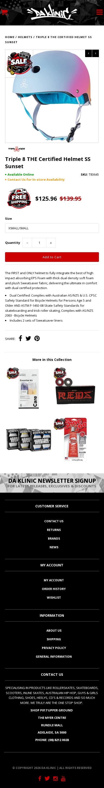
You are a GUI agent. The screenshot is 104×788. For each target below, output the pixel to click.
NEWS (54, 547)
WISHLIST (54, 598)
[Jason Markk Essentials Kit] (28, 410)
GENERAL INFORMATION (54, 657)
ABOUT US (53, 631)
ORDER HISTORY (54, 589)
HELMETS (25, 37)
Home (10, 37)
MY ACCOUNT (54, 580)
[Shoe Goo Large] (75, 461)
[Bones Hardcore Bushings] (28, 461)
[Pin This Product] (37, 339)
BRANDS (54, 538)
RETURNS (54, 530)
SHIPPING (54, 639)
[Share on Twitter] (28, 339)
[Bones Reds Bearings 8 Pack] (75, 410)
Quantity (12, 242)
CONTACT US (53, 521)
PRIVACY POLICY (54, 648)
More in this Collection (52, 359)
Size (8, 218)
